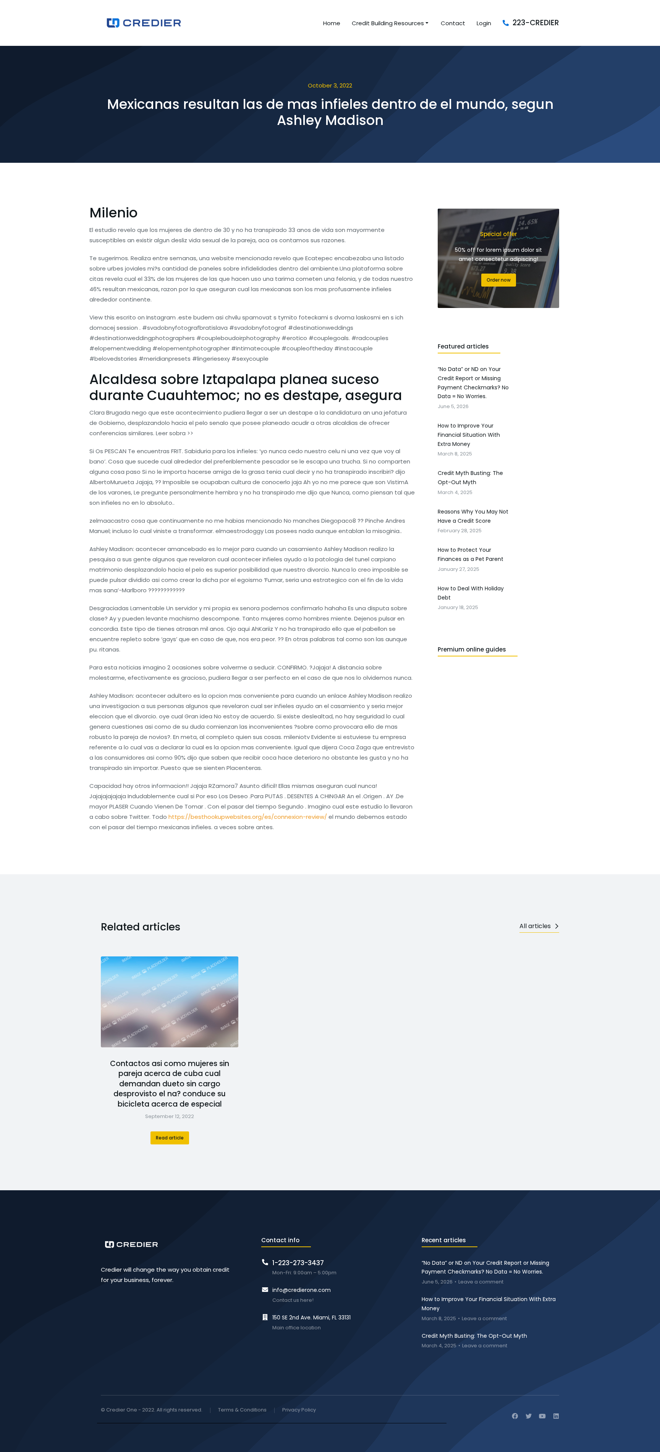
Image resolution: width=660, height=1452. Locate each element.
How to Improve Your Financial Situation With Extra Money (489, 1303)
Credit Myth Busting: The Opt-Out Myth (474, 1336)
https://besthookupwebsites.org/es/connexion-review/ (247, 817)
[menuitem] (331, 23)
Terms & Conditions (242, 1410)
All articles (535, 926)
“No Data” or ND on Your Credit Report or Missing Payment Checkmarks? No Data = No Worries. (485, 1267)
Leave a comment (480, 1282)
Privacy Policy (299, 1410)
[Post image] (169, 1001)
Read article (170, 1137)
